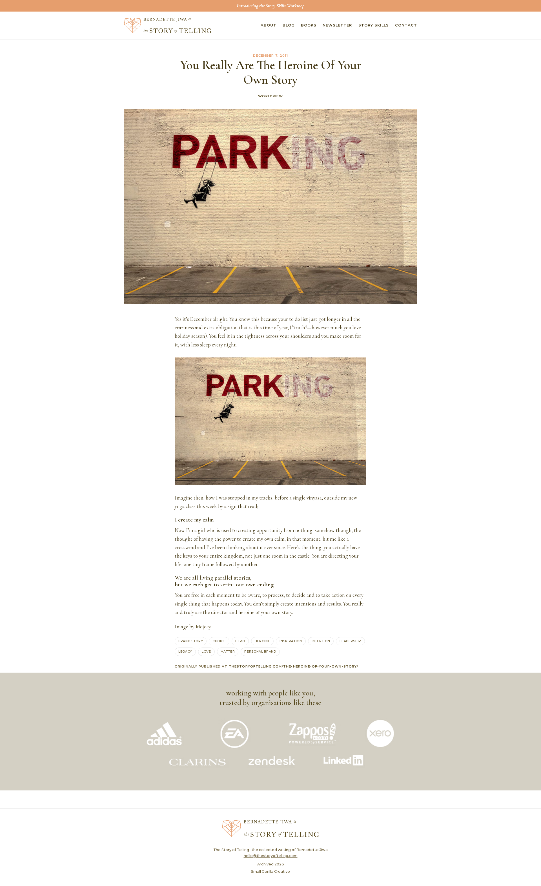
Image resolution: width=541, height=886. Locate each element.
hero (240, 641)
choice (219, 641)
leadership (350, 641)
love (206, 651)
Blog (289, 25)
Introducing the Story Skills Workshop (270, 6)
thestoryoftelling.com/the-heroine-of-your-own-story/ (293, 666)
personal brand (260, 651)
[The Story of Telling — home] (167, 25)
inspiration (291, 641)
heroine (262, 641)
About (268, 25)
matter (228, 651)
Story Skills (373, 25)
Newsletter (337, 25)
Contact (406, 25)
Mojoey (203, 627)
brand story (190, 641)
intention (321, 641)
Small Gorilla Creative (270, 871)
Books (308, 25)
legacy (185, 651)
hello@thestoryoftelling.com (271, 856)
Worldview (270, 96)
